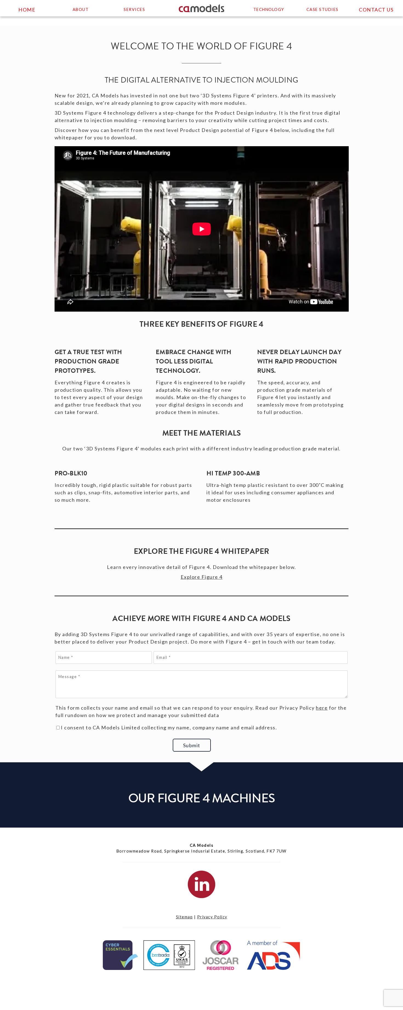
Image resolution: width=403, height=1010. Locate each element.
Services (134, 9)
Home (26, 10)
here (322, 708)
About (81, 9)
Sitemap (184, 917)
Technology (268, 9)
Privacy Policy (212, 917)
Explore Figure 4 (202, 577)
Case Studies (322, 9)
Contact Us (376, 10)
